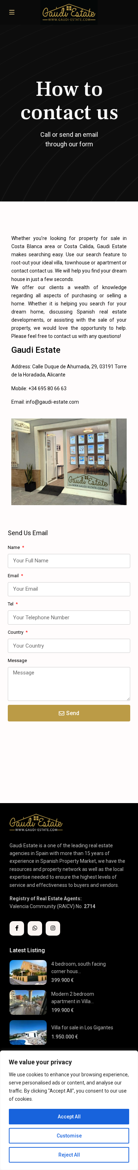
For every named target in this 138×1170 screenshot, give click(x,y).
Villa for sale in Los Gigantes (82, 1027)
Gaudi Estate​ (36, 350)
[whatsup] (35, 928)
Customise (69, 1136)
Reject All (69, 1155)
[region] (69, 1110)
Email (14, 575)
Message (17, 660)
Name (14, 547)
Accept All (69, 1116)
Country (16, 632)
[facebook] (17, 928)
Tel (11, 604)
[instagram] (53, 928)
